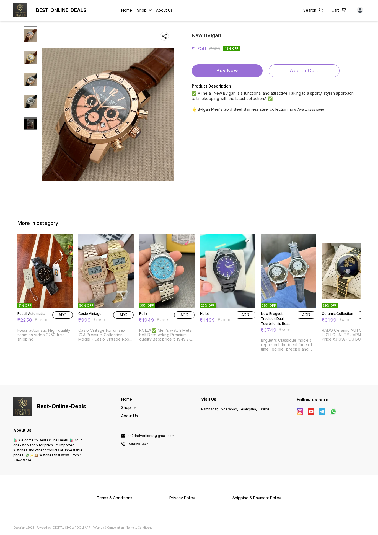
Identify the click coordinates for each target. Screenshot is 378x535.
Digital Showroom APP (71, 527)
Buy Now (227, 70)
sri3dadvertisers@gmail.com (151, 436)
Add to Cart (304, 70)
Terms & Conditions (139, 527)
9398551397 (138, 444)
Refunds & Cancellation (108, 527)
